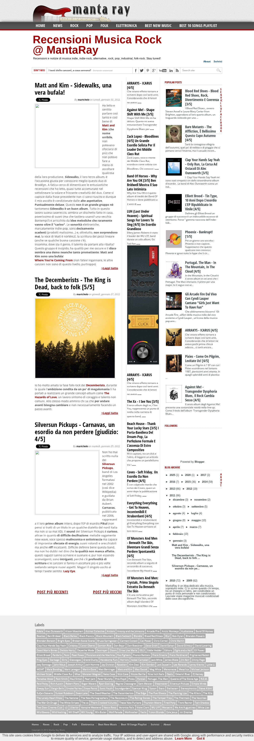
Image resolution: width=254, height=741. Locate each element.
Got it (201, 738)
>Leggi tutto (109, 268)
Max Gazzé (141, 669)
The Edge (141, 693)
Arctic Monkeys (170, 631)
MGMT (40, 669)
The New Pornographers (94, 698)
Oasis (170, 674)
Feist (66, 655)
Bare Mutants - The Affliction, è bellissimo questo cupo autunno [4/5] (200, 133)
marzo (194, 527)
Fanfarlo (57, 655)
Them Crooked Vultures (104, 702)
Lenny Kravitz (196, 664)
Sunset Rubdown (64, 693)
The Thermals (182, 698)
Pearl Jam (90, 678)
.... (139, 102)
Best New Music (158, 25)
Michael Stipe (44, 674)
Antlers (111, 631)
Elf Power (199, 650)
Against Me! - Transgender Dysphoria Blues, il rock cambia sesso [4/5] (201, 393)
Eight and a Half (183, 650)
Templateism (84, 732)
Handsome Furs (109, 659)
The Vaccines (199, 698)
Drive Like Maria (128, 650)
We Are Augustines (185, 707)
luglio (195, 513)
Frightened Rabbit (199, 655)
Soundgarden (122, 688)
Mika (77, 674)
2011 (173, 495)
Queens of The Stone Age (184, 678)
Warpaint (167, 707)
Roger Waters (88, 683)
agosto (177, 513)
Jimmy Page (198, 659)
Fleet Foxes (78, 655)
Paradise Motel (45, 678)
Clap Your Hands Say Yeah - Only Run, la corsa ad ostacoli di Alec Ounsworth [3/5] (202, 166)
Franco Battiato (141, 655)
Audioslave (187, 631)
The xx (85, 702)
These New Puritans (130, 702)
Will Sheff (73, 712)
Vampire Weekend (91, 707)
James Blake (171, 659)
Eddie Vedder (154, 650)
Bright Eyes (64, 640)
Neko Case (109, 674)
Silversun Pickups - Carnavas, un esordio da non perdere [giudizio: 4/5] (76, 431)
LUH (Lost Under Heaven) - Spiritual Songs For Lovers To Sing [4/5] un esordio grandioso (141, 220)
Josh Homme (92, 664)
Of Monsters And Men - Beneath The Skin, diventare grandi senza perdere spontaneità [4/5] (143, 547)
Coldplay (73, 645)
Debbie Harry (67, 650)
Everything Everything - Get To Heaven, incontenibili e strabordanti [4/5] (142, 509)
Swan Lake (82, 693)
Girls (64, 659)
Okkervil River (182, 674)
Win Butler (101, 712)
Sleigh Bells (57, 688)
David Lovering (203, 645)
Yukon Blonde (156, 712)
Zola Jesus (171, 712)
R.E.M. (204, 678)
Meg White (155, 669)
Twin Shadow (202, 702)
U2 (66, 707)
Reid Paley (42, 683)
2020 (188, 475)
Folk (104, 25)
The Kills (207, 693)
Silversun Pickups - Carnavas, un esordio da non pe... (192, 567)
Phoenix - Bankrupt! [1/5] (199, 234)
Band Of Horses (204, 631)
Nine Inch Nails (156, 674)
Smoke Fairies (74, 688)
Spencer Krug (139, 688)
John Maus (59, 664)
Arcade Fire (153, 631)
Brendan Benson (46, 640)
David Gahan (167, 645)
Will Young (87, 712)
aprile (177, 527)
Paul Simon (76, 678)
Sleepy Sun (43, 688)
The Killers (195, 693)
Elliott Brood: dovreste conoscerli (68, 70)
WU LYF (155, 707)
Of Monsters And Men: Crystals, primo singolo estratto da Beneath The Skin (143, 584)
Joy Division (108, 664)
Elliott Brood (43, 655)
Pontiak (141, 678)
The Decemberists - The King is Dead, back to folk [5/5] (73, 283)
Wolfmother (131, 712)
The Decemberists (123, 693)
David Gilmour (185, 645)
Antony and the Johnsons (130, 631)
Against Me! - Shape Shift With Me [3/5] (140, 111)
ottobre (177, 506)
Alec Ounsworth (54, 631)
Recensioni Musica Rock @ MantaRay (97, 44)
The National (71, 698)
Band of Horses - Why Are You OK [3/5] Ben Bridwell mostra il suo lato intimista (142, 182)
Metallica (184, 669)
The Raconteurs (119, 698)
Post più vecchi (107, 592)
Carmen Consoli (129, 640)
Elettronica (126, 25)
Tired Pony (170, 702)
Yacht (143, 712)
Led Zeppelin (164, 664)
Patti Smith (62, 678)
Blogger (199, 461)
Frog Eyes (42, 659)
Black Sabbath (123, 636)
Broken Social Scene (83, 640)
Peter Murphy (105, 678)
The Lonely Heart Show (49, 698)
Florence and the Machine (100, 655)
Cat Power (145, 640)
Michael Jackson (200, 669)
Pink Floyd (120, 678)
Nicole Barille (138, 674)
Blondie (138, 636)
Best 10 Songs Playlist (198, 25)
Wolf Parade (115, 712)
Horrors (124, 659)
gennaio (178, 540)
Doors (113, 650)
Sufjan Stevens (45, 693)
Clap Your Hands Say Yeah (51, 645)
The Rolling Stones (140, 698)
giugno (177, 520)
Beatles (41, 636)
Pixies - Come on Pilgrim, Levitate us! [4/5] (202, 358)
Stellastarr (172, 688)
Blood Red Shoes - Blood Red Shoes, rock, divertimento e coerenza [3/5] (202, 97)
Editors (168, 650)
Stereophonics (189, 688)
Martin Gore (89, 669)
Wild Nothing (59, 712)
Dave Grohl (151, 645)
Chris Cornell (161, 640)
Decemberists (95, 385)
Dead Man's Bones (47, 650)
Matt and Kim (125, 669)
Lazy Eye (69, 571)
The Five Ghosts (157, 693)
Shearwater (161, 683)
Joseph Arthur (75, 664)
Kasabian (122, 664)
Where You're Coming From (54, 260)
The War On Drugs (47, 702)
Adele (40, 631)
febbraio (178, 533)
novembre (200, 499)
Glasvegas (75, 659)
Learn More (183, 738)
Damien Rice (104, 645)
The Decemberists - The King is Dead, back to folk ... (191, 556)
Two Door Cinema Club (49, 707)
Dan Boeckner (135, 645)
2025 (173, 475)
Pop (89, 25)
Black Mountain (104, 636)
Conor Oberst (87, 645)
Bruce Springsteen (107, 640)
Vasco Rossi (110, 707)
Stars (162, 688)
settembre (197, 506)
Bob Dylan (178, 636)
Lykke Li (210, 664)
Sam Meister (145, 683)
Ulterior (74, 707)
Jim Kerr (185, 659)
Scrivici (218, 61)
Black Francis (86, 636)
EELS (142, 650)
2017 (204, 475)
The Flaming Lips (177, 693)
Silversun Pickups (108, 466)
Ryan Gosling (106, 683)
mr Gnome (186, 712)
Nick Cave (122, 674)
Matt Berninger (106, 669)
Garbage (55, 659)
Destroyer (102, 650)
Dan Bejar (119, 645)
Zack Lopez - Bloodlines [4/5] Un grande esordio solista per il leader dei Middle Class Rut (143, 145)
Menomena (170, 669)
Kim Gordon (148, 664)
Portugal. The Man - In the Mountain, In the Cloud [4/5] (200, 267)
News (57, 25)
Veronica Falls (126, 707)
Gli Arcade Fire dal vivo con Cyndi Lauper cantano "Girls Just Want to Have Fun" (202, 300)
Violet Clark (143, 707)
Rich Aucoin (56, 683)
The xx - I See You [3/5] (143, 401)
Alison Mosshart (74, 631)
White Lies (203, 707)
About (207, 61)
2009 (190, 580)
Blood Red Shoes (153, 636)
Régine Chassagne (125, 683)
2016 (173, 481)
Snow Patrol (90, 688)
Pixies (131, 678)
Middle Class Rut (63, 674)
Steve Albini (205, 688)
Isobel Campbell (140, 659)
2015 (188, 481)
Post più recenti (52, 592)
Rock (74, 25)
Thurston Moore (153, 702)
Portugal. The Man (158, 678)
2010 (173, 580)
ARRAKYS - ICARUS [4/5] (139, 85)
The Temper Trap (162, 698)
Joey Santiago (44, 664)
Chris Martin (177, 640)
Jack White (157, 659)
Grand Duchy (90, 659)
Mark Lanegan (72, 669)
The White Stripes (69, 702)
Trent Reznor (185, 702)
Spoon (152, 688)
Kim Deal (134, 664)
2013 (173, 488)
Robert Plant (72, 683)
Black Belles (70, 636)
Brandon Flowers (195, 636)
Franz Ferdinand (178, 655)
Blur (167, 636)
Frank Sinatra (159, 655)
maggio (196, 520)
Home (40, 25)
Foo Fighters (124, 655)
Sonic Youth (106, 688)
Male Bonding (54, 669)
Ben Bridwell (54, 636)
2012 (190, 488)
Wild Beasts (43, 712)
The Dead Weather (100, 693)
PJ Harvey (198, 674)
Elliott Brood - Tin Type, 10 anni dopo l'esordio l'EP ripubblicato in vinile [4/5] (201, 202)
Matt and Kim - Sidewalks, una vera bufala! (73, 89)
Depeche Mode (85, 650)
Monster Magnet (91, 674)
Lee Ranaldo (180, 664)
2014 (205, 481)
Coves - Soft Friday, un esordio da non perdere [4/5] (142, 476)
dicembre (179, 499)
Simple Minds (198, 683)
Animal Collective (95, 631)
